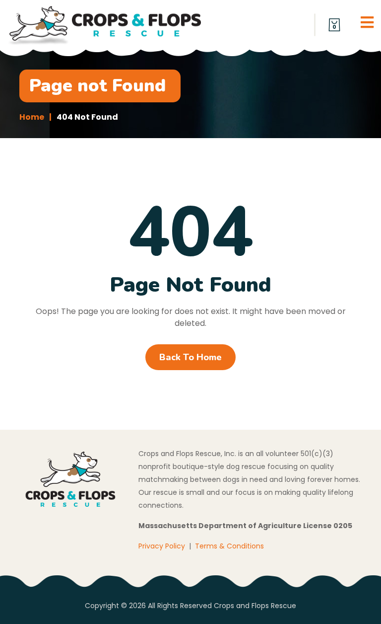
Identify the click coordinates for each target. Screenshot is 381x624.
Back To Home (190, 357)
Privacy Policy (161, 546)
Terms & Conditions (229, 546)
